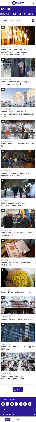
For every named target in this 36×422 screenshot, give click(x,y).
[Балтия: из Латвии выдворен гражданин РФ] (18, 129)
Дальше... (18, 390)
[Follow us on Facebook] (3, 404)
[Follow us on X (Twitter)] (7, 404)
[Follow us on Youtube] (12, 404)
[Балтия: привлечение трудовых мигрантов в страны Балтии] (18, 361)
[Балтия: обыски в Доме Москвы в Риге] (18, 305)
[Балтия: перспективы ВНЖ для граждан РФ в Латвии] (18, 248)
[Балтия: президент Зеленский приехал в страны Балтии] (18, 218)
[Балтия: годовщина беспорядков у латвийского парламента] (18, 159)
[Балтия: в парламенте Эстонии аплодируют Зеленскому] (18, 188)
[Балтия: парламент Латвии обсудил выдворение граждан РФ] (18, 67)
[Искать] (28, 419)
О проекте (28, 14)
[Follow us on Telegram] (21, 404)
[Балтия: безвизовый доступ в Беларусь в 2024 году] (18, 332)
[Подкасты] (29, 404)
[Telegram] (18, 419)
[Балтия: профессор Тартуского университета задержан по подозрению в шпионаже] (18, 97)
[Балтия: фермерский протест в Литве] (18, 277)
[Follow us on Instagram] (16, 404)
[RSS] (25, 404)
